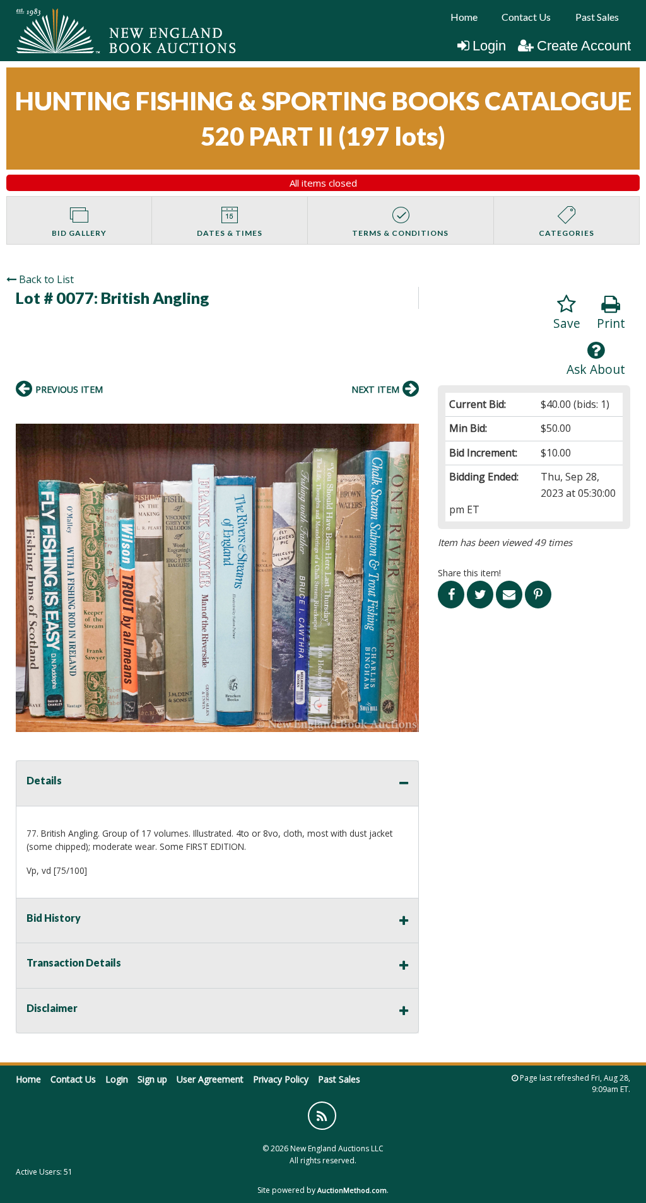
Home (464, 17)
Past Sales (597, 17)
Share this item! (469, 573)
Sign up (152, 1079)
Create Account (584, 46)
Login (489, 46)
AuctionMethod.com (352, 1190)
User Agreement (210, 1079)
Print (611, 323)
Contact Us (526, 17)
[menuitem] (464, 17)
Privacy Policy (280, 1079)
